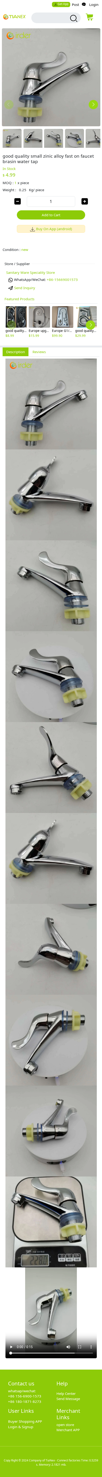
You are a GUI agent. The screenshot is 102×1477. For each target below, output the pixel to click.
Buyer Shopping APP (25, 1421)
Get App (63, 4)
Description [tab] (15, 351)
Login (93, 4)
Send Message (68, 1398)
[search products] (72, 18)
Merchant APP (68, 1429)
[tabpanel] (51, 860)
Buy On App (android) (54, 228)
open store (65, 1424)
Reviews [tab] (39, 351)
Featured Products (19, 298)
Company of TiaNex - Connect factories (54, 1460)
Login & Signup (20, 1426)
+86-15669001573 (62, 279)
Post (75, 4)
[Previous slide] (9, 104)
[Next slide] (93, 104)
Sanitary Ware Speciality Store (30, 272)
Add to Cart (51, 214)
